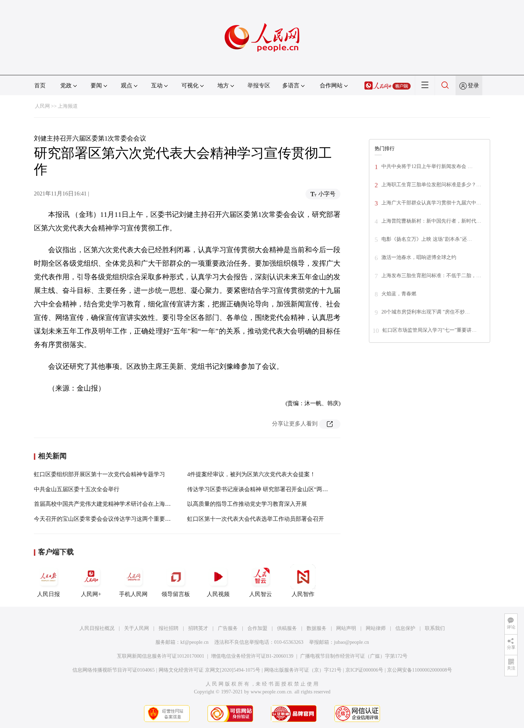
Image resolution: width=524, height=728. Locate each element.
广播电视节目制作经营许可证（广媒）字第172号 (353, 656)
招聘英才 (198, 628)
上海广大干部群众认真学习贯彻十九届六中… (431, 202)
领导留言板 (175, 594)
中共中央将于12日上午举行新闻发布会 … (427, 166)
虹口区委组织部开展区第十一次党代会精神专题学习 (99, 474)
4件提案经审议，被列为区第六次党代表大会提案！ (251, 474)
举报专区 (258, 85)
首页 (40, 85)
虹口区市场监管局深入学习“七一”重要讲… (429, 330)
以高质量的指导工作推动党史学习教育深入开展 (247, 504)
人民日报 (48, 594)
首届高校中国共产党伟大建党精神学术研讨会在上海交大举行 (111, 504)
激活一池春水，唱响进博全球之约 (418, 257)
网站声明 (346, 628)
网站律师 (376, 628)
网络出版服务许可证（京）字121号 (302, 670)
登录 (473, 85)
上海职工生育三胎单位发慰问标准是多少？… (431, 184)
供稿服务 (287, 628)
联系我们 (435, 628)
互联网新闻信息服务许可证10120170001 (160, 656)
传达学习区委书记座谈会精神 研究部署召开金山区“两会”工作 (264, 489)
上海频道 (68, 106)
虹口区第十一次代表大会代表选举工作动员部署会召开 (255, 519)
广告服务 (228, 628)
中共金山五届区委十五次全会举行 (76, 489)
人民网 (42, 106)
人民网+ (91, 594)
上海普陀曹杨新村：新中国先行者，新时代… (431, 221)
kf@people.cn (194, 642)
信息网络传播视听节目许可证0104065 (113, 670)
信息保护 (405, 628)
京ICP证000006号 (364, 670)
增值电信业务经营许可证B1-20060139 (252, 656)
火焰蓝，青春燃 (398, 293)
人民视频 (218, 594)
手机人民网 (133, 594)
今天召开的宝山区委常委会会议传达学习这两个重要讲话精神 (111, 519)
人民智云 (260, 594)
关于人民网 (136, 628)
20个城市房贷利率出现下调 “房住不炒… (425, 312)
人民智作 (303, 594)
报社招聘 (169, 628)
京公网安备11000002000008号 (419, 670)
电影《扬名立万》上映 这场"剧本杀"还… (426, 239)
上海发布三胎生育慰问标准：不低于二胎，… (431, 275)
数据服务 (317, 628)
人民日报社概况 (96, 628)
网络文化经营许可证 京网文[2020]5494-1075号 (209, 670)
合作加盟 (257, 628)
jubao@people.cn (351, 642)
